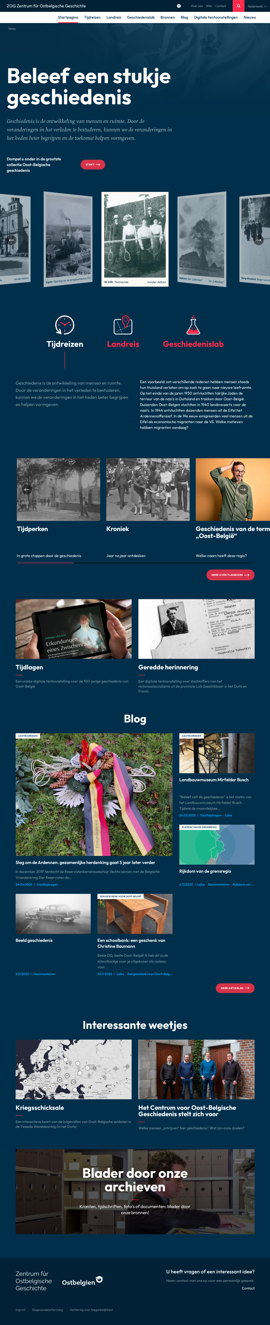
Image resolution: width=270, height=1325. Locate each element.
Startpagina (68, 17)
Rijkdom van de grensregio (199, 827)
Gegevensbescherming (47, 1310)
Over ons (197, 6)
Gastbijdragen (28, 735)
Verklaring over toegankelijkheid (91, 1310)
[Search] (238, 6)
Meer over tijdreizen (227, 575)
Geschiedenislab (141, 17)
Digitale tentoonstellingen (216, 17)
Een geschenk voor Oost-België (120, 896)
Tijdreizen (92, 17)
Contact (220, 6)
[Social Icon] (179, 6)
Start (90, 164)
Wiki (209, 6)
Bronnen (168, 17)
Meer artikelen (232, 988)
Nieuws (250, 17)
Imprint (20, 1310)
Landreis (114, 17)
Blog (184, 17)
